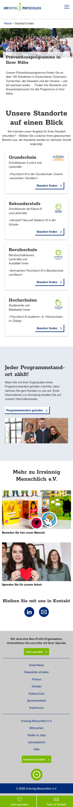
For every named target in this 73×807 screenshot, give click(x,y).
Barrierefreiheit (36, 700)
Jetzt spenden (34, 652)
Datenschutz (36, 693)
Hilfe (36, 749)
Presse (36, 679)
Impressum (36, 707)
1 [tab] (37, 55)
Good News (36, 665)
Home (8, 23)
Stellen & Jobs (36, 735)
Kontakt (36, 686)
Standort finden (47, 185)
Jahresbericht (36, 742)
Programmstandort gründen (25, 410)
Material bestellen (34, 759)
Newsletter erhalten (36, 672)
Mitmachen (36, 728)
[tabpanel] (36, 64)
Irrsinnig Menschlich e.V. (36, 721)
